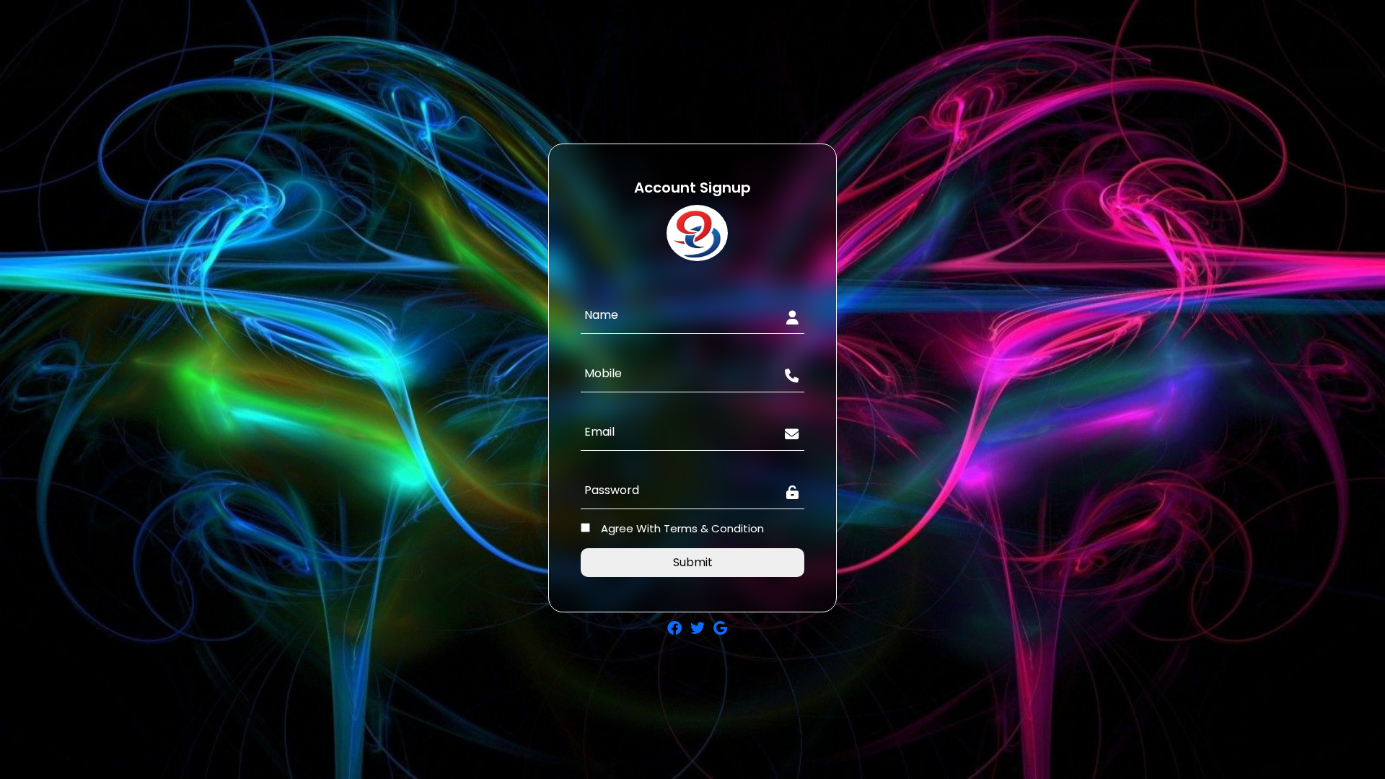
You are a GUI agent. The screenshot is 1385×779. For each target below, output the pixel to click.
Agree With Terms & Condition (682, 528)
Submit (693, 562)
